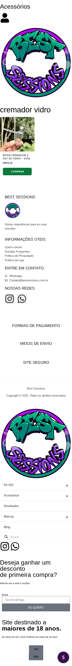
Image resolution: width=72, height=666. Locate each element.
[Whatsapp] (22, 299)
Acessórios (15, 6)
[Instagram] (9, 299)
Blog (7, 527)
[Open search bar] (36, 11)
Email (5, 595)
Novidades (11, 506)
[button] (36, 656)
